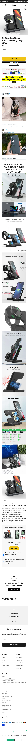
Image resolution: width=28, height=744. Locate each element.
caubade (24, 634)
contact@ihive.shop (10, 678)
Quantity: (4, 49)
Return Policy (19, 668)
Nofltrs (3, 712)
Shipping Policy (19, 665)
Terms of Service (20, 663)
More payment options (14, 64)
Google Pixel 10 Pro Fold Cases (6, 701)
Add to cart (14, 548)
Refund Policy (19, 657)
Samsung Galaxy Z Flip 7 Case (7, 697)
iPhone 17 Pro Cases (6, 709)
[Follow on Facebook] (3, 717)
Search (3, 657)
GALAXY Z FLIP (13, 171)
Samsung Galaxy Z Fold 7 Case (6, 692)
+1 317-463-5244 (9, 680)
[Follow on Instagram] (7, 717)
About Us (4, 663)
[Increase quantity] (10, 52)
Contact (3, 660)
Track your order (5, 665)
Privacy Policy (19, 660)
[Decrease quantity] (4, 52)
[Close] (26, 730)
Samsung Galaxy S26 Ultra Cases (6, 706)
